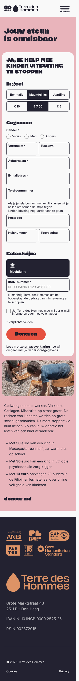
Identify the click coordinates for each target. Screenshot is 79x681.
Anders (51, 136)
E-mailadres (17, 175)
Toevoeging (49, 232)
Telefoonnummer (20, 190)
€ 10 (17, 106)
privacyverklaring (37, 346)
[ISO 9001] (28, 550)
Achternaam (17, 160)
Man (33, 136)
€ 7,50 (37, 106)
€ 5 (59, 106)
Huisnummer (17, 232)
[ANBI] (14, 535)
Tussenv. (47, 145)
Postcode (15, 217)
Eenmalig (17, 94)
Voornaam (15, 145)
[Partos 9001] (13, 550)
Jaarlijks (59, 94)
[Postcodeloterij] (35, 535)
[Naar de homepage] (38, 582)
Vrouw (16, 136)
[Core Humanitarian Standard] (53, 550)
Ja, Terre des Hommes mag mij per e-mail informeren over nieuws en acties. (41, 312)
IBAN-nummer (18, 282)
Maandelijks (38, 94)
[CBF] (59, 535)
